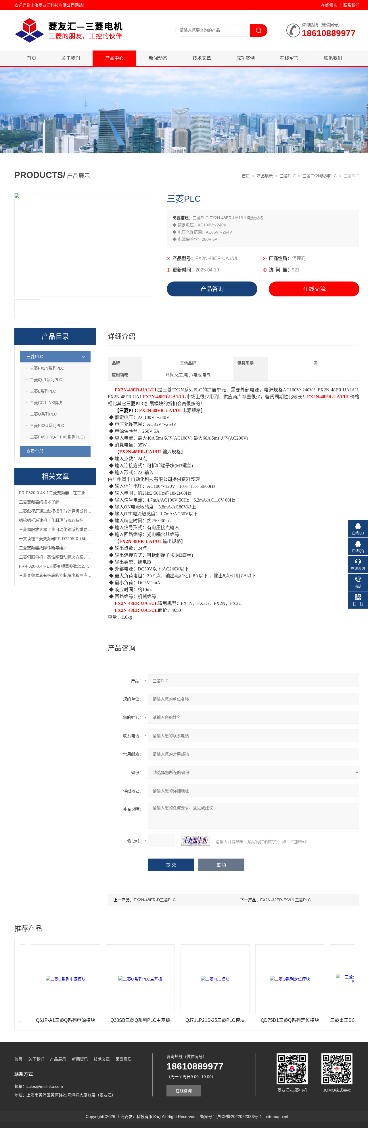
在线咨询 (184, 1090)
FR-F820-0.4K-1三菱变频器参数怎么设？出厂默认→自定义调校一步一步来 (86, 566)
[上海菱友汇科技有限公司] (83, 16)
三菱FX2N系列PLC (319, 176)
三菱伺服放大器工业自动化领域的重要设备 (57, 529)
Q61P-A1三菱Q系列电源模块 (45, 1020)
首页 (31, 58)
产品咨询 (212, 289)
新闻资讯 (80, 1059)
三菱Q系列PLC (43, 414)
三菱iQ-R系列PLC (46, 379)
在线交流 (314, 289)
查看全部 (34, 451)
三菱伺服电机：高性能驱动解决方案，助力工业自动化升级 (71, 557)
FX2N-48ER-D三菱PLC (155, 900)
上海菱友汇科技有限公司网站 (56, 5)
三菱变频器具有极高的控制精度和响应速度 (57, 575)
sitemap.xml (277, 1116)
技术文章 (202, 58)
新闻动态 (158, 58)
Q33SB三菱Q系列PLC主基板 (120, 1020)
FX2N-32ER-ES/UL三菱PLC (285, 900)
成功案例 (245, 58)
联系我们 (351, 5)
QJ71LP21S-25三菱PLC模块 (194, 1020)
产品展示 (265, 176)
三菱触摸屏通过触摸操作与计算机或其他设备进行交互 (67, 511)
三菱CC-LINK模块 (46, 402)
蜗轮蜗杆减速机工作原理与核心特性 (51, 520)
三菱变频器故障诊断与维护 (43, 547)
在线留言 (329, 5)
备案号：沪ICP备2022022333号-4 (231, 1116)
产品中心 (114, 58)
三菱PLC (288, 176)
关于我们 (71, 58)
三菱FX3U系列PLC (47, 425)
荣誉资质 (124, 1059)
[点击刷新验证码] (195, 841)
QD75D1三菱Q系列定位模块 (269, 1020)
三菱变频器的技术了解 (39, 502)
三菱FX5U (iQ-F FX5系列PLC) (57, 437)
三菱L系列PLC (43, 391)
